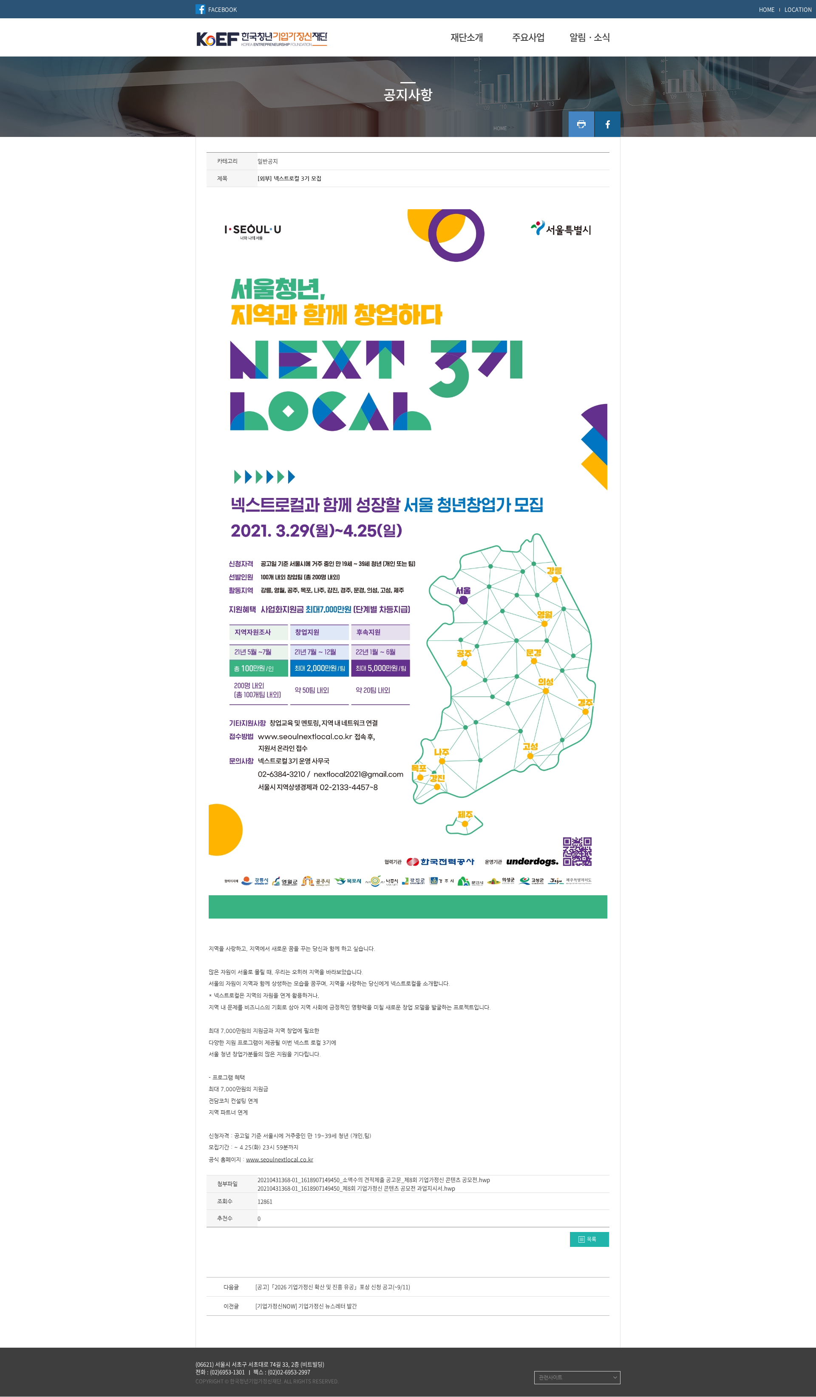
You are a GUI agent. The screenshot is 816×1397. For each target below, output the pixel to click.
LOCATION (798, 9)
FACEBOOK (222, 9)
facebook (607, 124)
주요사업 (528, 37)
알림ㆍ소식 (590, 37)
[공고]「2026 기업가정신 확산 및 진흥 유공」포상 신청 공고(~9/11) (332, 1287)
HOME (767, 9)
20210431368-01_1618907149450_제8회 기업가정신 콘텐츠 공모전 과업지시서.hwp (356, 1188)
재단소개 (466, 37)
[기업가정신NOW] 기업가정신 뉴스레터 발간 (306, 1306)
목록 (591, 1239)
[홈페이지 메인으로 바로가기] (262, 38)
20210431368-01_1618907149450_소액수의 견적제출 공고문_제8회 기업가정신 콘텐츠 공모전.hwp (374, 1179)
